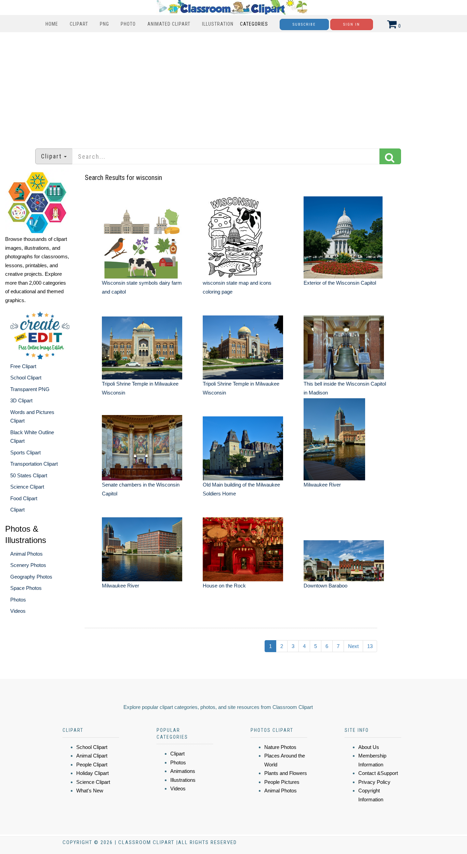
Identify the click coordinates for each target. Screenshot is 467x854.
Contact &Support (378, 773)
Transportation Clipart (34, 464)
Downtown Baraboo (325, 585)
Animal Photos (26, 554)
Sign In (351, 24)
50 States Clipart (28, 475)
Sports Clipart (25, 452)
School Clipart (25, 377)
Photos (18, 600)
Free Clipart (23, 366)
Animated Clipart (168, 24)
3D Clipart (21, 400)
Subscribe (304, 24)
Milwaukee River (322, 485)
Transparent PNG (30, 389)
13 (370, 646)
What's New (89, 790)
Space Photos (26, 588)
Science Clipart (27, 487)
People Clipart (91, 764)
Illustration (218, 24)
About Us (368, 747)
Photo (128, 24)
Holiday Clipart (92, 773)
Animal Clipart (91, 756)
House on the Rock (224, 585)
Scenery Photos (28, 565)
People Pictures (281, 782)
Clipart (79, 24)
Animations (182, 771)
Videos (18, 611)
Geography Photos (31, 577)
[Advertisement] (233, 87)
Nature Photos (280, 747)
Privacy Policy (374, 782)
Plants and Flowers (285, 773)
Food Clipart (23, 498)
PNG (104, 24)
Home (51, 24)
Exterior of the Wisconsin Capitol (340, 283)
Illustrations (183, 780)
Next (353, 646)
